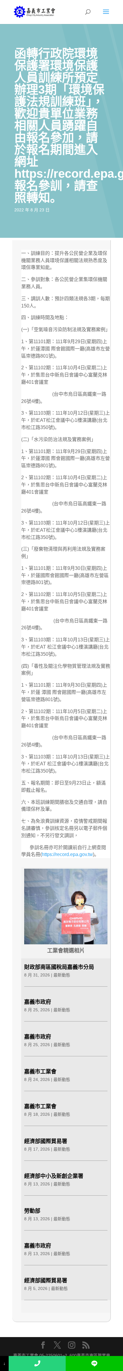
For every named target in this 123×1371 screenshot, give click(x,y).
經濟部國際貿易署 (45, 1141)
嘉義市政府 (37, 1002)
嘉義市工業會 (40, 1072)
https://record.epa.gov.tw (67, 854)
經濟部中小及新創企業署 (53, 1176)
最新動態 (61, 975)
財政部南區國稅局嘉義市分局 (59, 967)
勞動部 (32, 1211)
